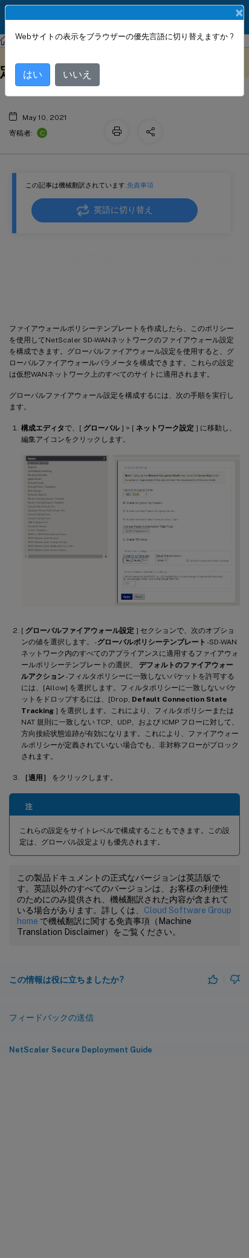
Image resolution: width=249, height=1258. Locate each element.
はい (32, 74)
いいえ (77, 74)
